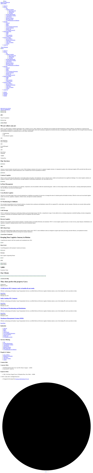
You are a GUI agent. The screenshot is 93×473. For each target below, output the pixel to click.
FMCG (7, 25)
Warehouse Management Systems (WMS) (12, 318)
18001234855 (4, 3)
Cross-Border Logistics (11, 15)
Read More (3, 293)
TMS (7, 33)
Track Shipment (4, 47)
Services (5, 7)
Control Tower (9, 36)
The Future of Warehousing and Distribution (13, 308)
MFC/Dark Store (9, 19)
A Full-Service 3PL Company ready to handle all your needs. (18, 288)
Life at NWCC (9, 38)
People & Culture (7, 37)
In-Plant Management (10, 14)
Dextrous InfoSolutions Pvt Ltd (22, 379)
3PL (7, 8)
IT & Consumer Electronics (12, 26)
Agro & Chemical (10, 27)
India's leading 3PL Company (9, 298)
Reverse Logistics (10, 18)
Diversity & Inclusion (10, 40)
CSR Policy (8, 41)
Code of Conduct (9, 42)
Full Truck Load (12, 10)
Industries (5, 21)
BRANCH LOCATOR (6, 108)
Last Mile (11, 13)
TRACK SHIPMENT (5, 109)
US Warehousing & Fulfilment (12, 20)
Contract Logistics (10, 9)
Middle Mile (11, 12)
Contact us (5, 44)
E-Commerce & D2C (10, 30)
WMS (7, 32)
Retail (7, 24)
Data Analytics (9, 35)
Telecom (8, 23)
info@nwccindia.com (5, 2)
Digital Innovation (7, 31)
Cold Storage (9, 16)
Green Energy (6, 332)
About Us (5, 5)
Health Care (8, 29)
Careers (7, 43)
